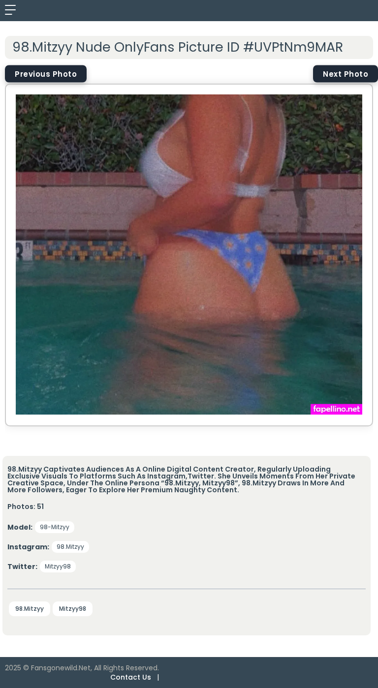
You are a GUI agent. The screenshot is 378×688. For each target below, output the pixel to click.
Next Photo (345, 73)
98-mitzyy (54, 527)
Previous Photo (46, 73)
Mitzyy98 (58, 566)
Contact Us (130, 677)
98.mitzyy (70, 546)
